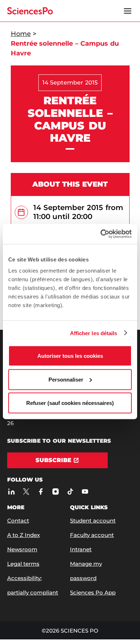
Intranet (81, 549)
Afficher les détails (93, 333)
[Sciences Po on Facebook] (41, 491)
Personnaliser (65, 379)
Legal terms (23, 563)
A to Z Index (23, 535)
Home (21, 34)
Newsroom (22, 549)
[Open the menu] (127, 10)
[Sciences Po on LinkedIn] (11, 491)
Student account (93, 520)
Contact (18, 520)
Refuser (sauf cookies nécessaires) (70, 403)
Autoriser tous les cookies (70, 356)
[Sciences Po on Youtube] (85, 491)
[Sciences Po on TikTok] (70, 491)
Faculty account (92, 535)
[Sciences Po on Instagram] (55, 491)
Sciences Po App (93, 592)
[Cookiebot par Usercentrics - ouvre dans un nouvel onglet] (101, 234)
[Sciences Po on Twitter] (26, 491)
